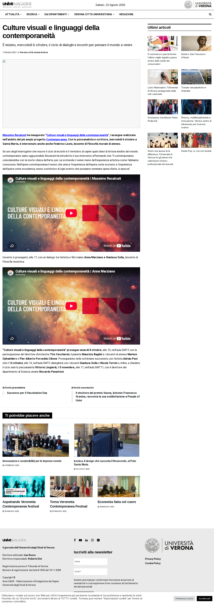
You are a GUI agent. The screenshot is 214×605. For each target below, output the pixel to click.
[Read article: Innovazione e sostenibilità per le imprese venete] (36, 440)
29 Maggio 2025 (58, 511)
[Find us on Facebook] (75, 540)
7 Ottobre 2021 (10, 52)
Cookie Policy (152, 563)
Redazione (126, 14)
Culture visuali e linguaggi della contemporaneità (77, 135)
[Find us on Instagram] (92, 540)
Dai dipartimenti (55, 14)
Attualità (12, 14)
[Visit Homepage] (17, 5)
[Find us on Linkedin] (86, 540)
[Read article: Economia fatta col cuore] (119, 486)
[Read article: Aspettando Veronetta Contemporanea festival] (24, 486)
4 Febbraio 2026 (11, 465)
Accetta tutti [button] (204, 598)
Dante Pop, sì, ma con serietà (196, 151)
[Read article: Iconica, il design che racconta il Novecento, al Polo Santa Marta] (107, 440)
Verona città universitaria (93, 14)
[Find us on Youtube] (80, 540)
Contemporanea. (56, 139)
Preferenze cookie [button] (184, 598)
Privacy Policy (153, 559)
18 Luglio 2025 (82, 469)
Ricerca (32, 14)
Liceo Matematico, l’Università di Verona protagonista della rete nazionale (163, 90)
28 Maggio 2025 (106, 507)
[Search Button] (210, 14)
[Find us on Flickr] (98, 540)
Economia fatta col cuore (117, 502)
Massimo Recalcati (14, 135)
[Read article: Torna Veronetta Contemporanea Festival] (71, 486)
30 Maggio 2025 (11, 511)
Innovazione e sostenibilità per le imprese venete (32, 461)
